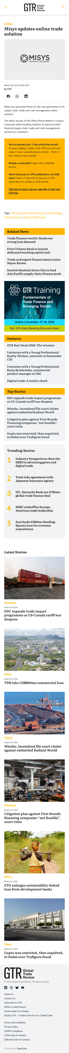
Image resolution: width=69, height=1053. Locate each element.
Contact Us (10, 998)
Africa (8, 674)
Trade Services (13, 217)
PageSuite (22, 1048)
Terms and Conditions (15, 1023)
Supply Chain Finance (33, 213)
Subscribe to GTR (13, 1003)
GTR (9, 89)
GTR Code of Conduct (15, 1035)
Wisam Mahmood (34, 217)
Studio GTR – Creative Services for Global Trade (28, 1015)
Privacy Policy (11, 1027)
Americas (10, 602)
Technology (55, 213)
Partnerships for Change (16, 1011)
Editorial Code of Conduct (17, 1040)
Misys (14, 213)
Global (8, 24)
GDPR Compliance (13, 1031)
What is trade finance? (15, 1007)
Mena (7, 944)
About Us (9, 994)
